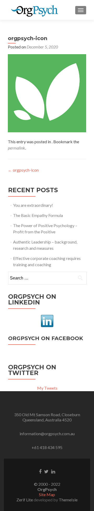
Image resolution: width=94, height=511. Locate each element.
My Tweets (47, 387)
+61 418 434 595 (47, 447)
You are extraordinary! (33, 205)
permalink (16, 147)
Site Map (47, 494)
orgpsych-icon (23, 169)
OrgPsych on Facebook (45, 338)
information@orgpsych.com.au (47, 433)
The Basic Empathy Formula (38, 215)
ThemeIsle (68, 499)
